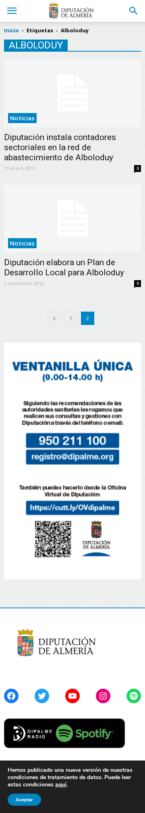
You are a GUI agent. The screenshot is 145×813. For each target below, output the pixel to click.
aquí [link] (60, 784)
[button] (133, 11)
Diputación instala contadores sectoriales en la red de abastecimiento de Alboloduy (60, 147)
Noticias (22, 118)
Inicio (11, 30)
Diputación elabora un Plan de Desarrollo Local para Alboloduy (64, 267)
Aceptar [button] (24, 799)
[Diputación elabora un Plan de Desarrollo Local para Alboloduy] (72, 218)
